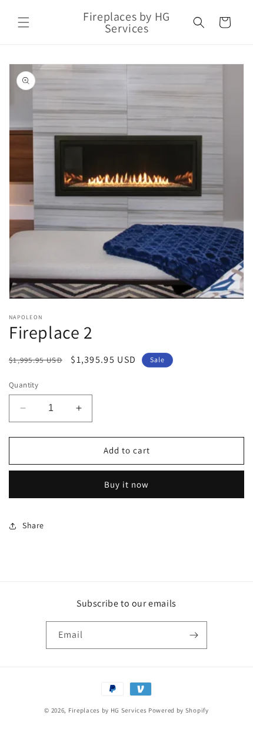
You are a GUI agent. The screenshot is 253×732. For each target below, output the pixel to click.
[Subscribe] (194, 635)
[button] (23, 22)
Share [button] (33, 525)
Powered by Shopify (178, 710)
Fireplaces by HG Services (107, 710)
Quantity (23, 385)
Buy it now (126, 484)
